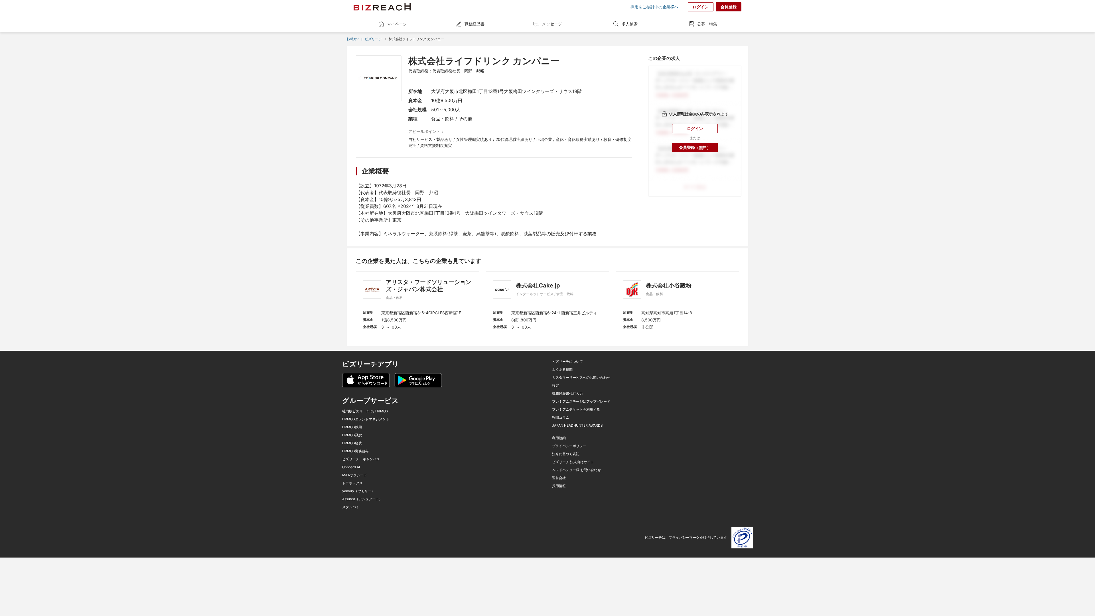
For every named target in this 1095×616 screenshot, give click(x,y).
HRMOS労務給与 (355, 451)
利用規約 (559, 438)
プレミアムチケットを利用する (576, 409)
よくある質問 (562, 369)
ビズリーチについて (567, 361)
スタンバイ (350, 507)
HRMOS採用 (352, 427)
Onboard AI (351, 467)
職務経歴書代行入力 (567, 393)
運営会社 (559, 478)
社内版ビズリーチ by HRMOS (365, 411)
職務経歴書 (474, 23)
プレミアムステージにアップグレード (581, 401)
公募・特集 (707, 23)
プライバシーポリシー (569, 446)
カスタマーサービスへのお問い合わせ (581, 377)
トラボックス (352, 483)
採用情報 (559, 486)
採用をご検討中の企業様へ (654, 7)
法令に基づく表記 (565, 454)
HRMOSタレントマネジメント (365, 419)
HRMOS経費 (352, 443)
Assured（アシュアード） (362, 499)
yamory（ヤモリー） (358, 491)
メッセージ (552, 23)
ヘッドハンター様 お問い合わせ (576, 470)
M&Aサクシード (354, 475)
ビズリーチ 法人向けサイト (573, 462)
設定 (555, 385)
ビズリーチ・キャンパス (361, 459)
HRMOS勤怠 (352, 435)
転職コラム (560, 417)
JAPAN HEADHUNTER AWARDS (577, 425)
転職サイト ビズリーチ (364, 39)
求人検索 (630, 23)
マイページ (397, 23)
